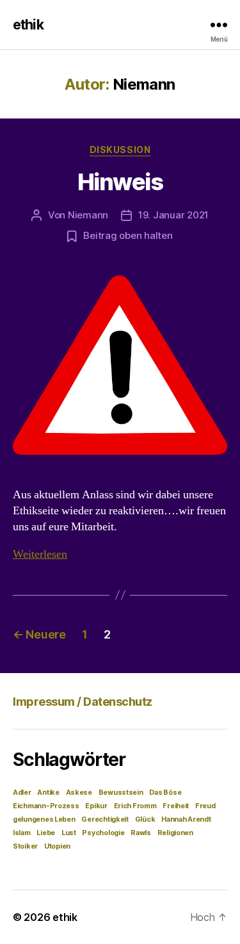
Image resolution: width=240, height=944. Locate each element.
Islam (22, 833)
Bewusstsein (121, 792)
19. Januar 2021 (173, 215)
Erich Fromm (135, 806)
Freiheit (176, 806)
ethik (28, 24)
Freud (205, 806)
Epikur (96, 806)
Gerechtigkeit (105, 819)
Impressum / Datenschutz (82, 701)
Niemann (88, 215)
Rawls (141, 833)
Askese (79, 792)
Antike (48, 792)
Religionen (175, 833)
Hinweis (120, 182)
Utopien (57, 846)
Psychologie (103, 833)
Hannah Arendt (186, 819)
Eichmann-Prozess (46, 806)
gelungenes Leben (44, 819)
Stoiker (25, 846)
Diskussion (120, 149)
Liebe (45, 833)
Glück (145, 819)
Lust (68, 833)
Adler (22, 792)
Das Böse (165, 792)
